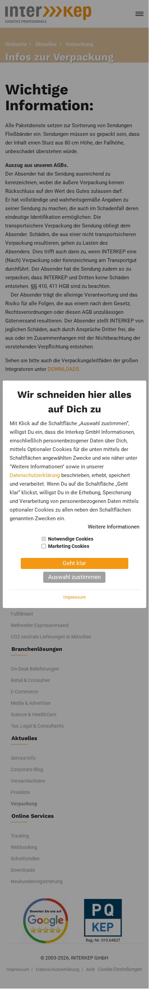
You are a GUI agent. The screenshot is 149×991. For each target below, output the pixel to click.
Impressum (74, 597)
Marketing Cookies (68, 546)
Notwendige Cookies (70, 538)
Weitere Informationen (113, 527)
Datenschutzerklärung (35, 475)
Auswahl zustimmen (74, 576)
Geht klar (74, 563)
